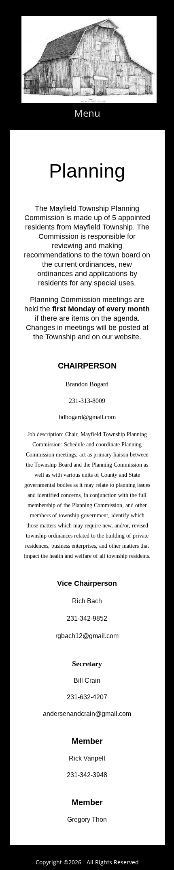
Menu (87, 113)
